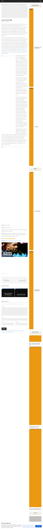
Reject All (31, 526)
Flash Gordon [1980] (22, 280)
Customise (25, 526)
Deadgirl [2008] (6, 280)
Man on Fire (10, 50)
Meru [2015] (36, 126)
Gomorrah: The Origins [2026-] (37, 290)
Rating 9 (8, 273)
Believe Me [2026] (37, 211)
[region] (21, 525)
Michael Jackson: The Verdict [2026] (37, 48)
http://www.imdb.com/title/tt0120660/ (13, 240)
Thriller (3, 21)
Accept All (38, 526)
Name (3, 317)
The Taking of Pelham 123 (22, 50)
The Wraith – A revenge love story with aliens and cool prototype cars (35, 509)
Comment (3, 306)
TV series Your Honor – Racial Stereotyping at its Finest (34, 427)
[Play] (14, 249)
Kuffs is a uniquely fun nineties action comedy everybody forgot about (34, 344)
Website (16, 321)
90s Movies (4, 273)
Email (3, 321)
